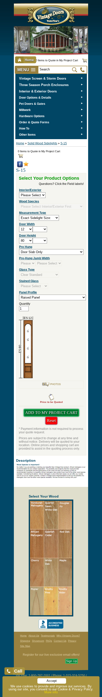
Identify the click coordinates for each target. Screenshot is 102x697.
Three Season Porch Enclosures (44, 85)
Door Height (27, 235)
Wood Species (29, 201)
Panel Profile (28, 292)
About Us (33, 635)
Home (20, 143)
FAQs (49, 640)
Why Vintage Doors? (68, 635)
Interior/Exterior (30, 190)
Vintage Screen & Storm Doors (42, 78)
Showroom (38, 640)
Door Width (27, 224)
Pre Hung (25, 247)
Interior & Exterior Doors (38, 91)
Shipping (25, 640)
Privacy (72, 640)
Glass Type (27, 269)
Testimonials (48, 635)
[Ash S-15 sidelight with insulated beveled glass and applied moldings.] (51, 386)
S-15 (63, 143)
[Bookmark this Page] (26, 165)
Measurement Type (32, 213)
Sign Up (71, 661)
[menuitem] (51, 78)
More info (51, 692)
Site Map (25, 646)
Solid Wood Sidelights (42, 143)
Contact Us (60, 640)
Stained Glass (29, 281)
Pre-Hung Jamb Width (34, 258)
